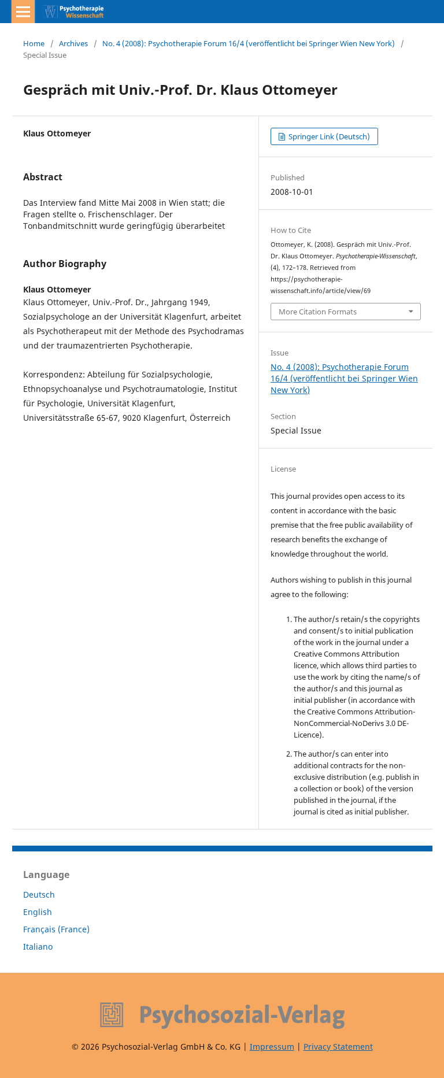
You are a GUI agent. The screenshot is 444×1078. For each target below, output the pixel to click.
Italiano (38, 946)
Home (34, 43)
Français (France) (56, 929)
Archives (73, 43)
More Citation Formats (318, 311)
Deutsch (39, 894)
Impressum (272, 1046)
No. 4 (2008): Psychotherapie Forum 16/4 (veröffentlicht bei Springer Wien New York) (248, 43)
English (37, 911)
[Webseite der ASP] (222, 1015)
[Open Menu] (23, 11)
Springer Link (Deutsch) (328, 136)
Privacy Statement (338, 1046)
